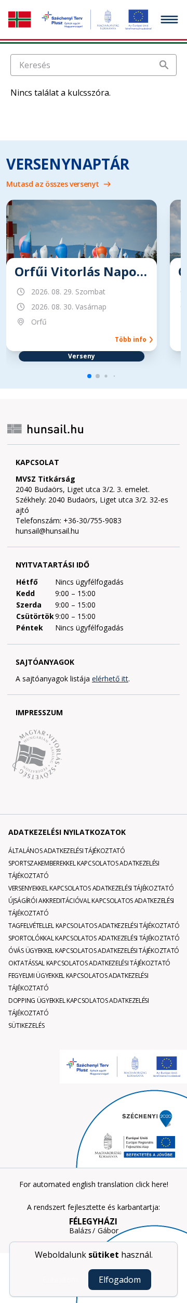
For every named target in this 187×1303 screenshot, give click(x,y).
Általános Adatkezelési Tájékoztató (66, 850)
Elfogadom (120, 1279)
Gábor (108, 1230)
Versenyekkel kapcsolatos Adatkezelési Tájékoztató (90, 888)
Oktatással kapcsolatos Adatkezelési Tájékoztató (89, 963)
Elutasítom (60, 1279)
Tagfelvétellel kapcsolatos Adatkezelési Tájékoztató (94, 925)
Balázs (80, 1230)
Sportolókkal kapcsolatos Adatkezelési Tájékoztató (93, 938)
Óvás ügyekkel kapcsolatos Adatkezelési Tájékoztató (93, 950)
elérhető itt (110, 678)
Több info (132, 340)
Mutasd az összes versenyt (52, 184)
